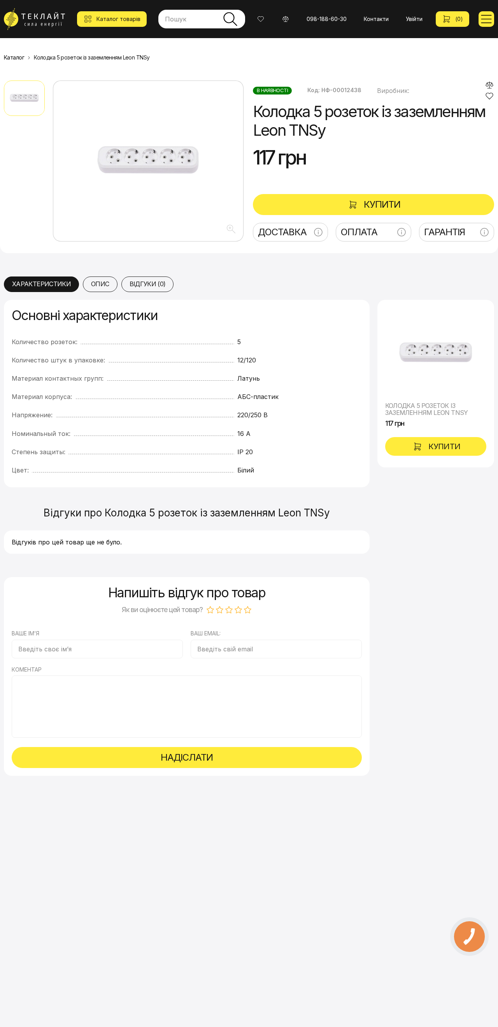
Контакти (376, 19)
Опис (100, 284)
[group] (148, 160)
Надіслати (187, 757)
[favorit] (489, 96)
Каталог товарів (118, 19)
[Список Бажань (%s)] (260, 19)
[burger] (486, 19)
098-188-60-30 (327, 19)
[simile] (489, 85)
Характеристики (41, 284)
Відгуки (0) (148, 284)
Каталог (14, 57)
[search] (230, 19)
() (459, 19)
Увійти (414, 19)
